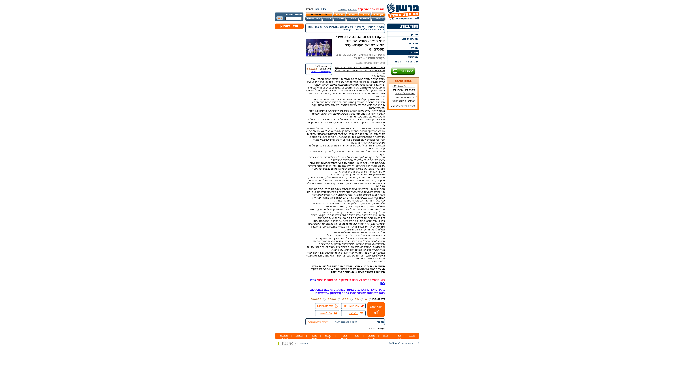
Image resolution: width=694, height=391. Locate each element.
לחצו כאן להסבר (347, 9)
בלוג (357, 335)
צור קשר (398, 336)
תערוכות (413, 57)
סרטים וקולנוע (410, 38)
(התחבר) (310, 9)
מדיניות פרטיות (284, 336)
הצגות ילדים (328, 336)
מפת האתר (314, 336)
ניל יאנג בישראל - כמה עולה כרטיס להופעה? (406, 98)
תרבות (372, 27)
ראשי (381, 27)
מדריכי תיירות (371, 336)
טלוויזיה (413, 43)
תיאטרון (413, 52)
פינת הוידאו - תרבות (406, 61)
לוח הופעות (343, 336)
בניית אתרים (303, 343)
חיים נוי (376, 63)
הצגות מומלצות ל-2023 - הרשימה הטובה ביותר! (405, 87)
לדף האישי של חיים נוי (321, 71)
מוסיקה (414, 34)
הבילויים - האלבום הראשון (403, 101)
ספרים (414, 48)
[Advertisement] (403, 167)
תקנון (385, 335)
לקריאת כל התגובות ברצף (318, 322)
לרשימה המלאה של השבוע (403, 106)
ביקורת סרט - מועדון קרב (404, 90)
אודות (412, 335)
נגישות (299, 335)
